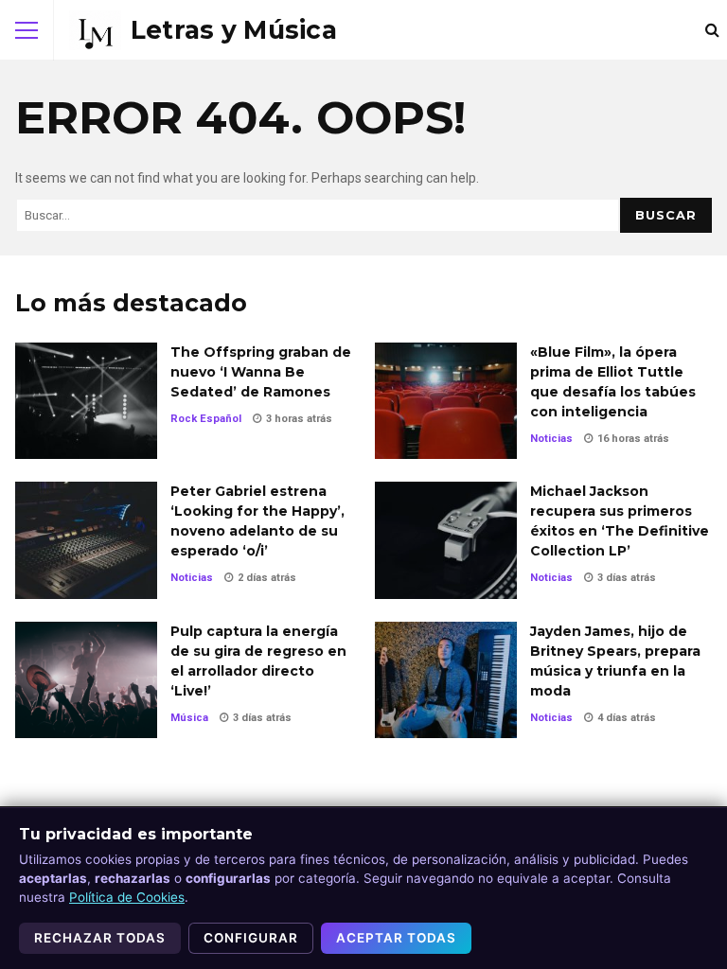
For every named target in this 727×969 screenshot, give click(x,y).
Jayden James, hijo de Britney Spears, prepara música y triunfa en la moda (446, 680)
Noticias (551, 438)
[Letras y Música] (203, 30)
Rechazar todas (100, 937)
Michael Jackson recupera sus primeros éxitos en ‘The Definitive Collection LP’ (446, 540)
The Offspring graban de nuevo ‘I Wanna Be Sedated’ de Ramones (86, 401)
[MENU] (26, 30)
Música (189, 718)
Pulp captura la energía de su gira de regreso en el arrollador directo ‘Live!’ (86, 680)
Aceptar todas (396, 937)
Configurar (251, 937)
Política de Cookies (127, 897)
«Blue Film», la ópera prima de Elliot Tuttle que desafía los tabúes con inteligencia (446, 401)
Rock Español (205, 419)
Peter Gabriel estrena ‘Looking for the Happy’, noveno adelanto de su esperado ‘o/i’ (86, 540)
